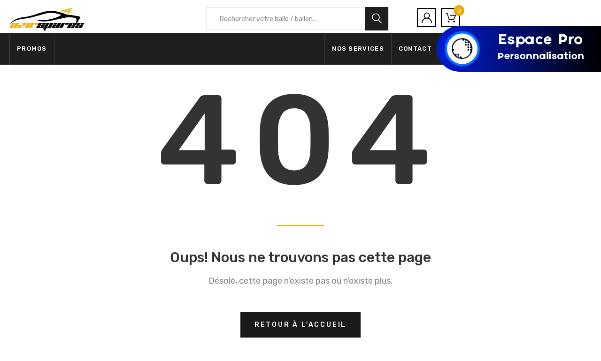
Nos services (358, 48)
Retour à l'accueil (300, 325)
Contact (415, 48)
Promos (32, 48)
